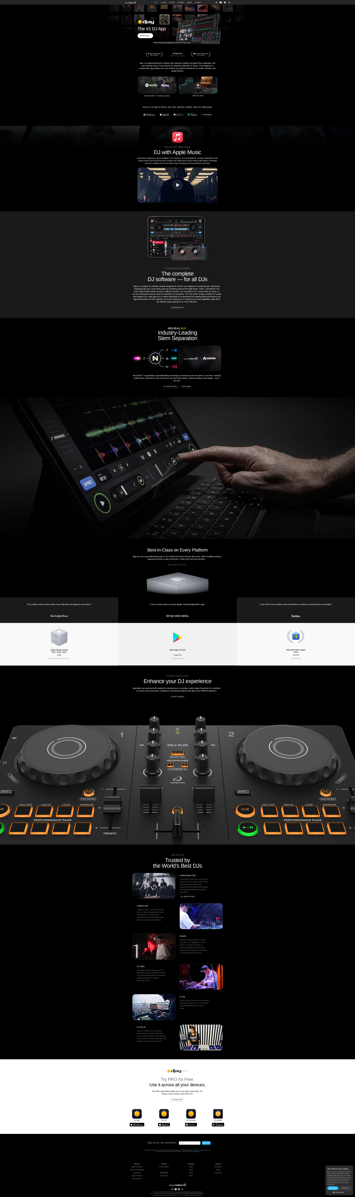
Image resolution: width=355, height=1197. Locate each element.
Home (156, 2)
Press (191, 1175)
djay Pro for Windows (137, 1170)
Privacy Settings (193, 1192)
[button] (177, 307)
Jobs (191, 1170)
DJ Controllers (164, 1167)
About (191, 1167)
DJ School (181, 2)
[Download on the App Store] (149, 115)
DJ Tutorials (164, 1175)
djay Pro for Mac (137, 1167)
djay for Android (137, 1175)
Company (198, 2)
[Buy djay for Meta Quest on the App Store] (206, 115)
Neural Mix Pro (137, 1178)
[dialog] (339, 1180)
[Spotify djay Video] (177, 185)
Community (218, 1173)
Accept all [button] (332, 1188)
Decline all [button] (345, 1188)
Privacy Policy (184, 1192)
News (191, 1173)
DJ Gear (172, 2)
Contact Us (218, 1167)
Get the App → (145, 36)
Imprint (178, 1192)
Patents (200, 1192)
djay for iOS (137, 1173)
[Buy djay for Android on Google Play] (192, 115)
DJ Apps (163, 2)
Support (189, 2)
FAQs (218, 1170)
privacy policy (195, 1151)
